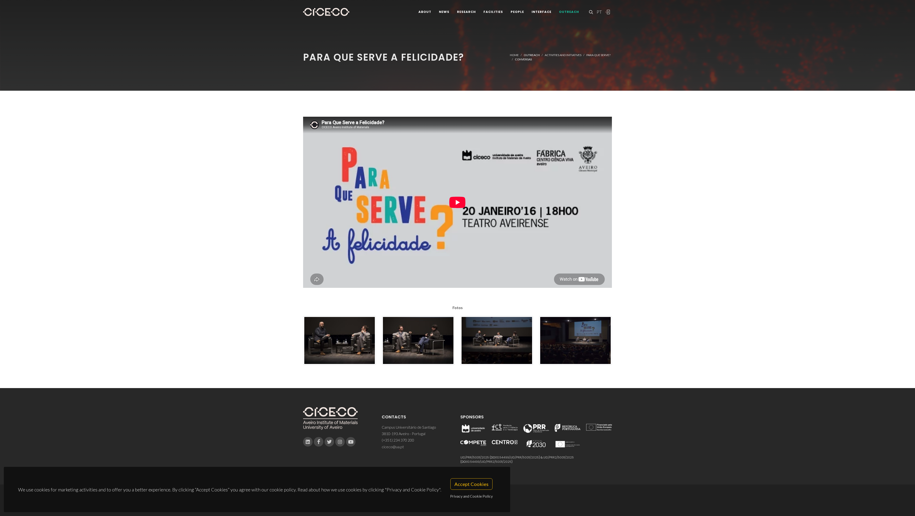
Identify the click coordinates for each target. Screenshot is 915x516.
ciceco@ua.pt (393, 446)
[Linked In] (308, 442)
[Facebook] (318, 442)
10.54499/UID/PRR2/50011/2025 (489, 462)
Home (514, 55)
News (444, 12)
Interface (541, 12)
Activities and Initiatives (563, 55)
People (517, 12)
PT (599, 12)
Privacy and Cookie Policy (471, 496)
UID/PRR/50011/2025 (474, 457)
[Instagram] (340, 442)
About (424, 12)
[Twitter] (329, 442)
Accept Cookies (471, 484)
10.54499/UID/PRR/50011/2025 (517, 457)
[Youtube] (351, 442)
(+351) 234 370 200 (398, 440)
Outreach (569, 12)
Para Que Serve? (598, 55)
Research (466, 12)
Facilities (493, 12)
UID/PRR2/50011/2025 (558, 457)
